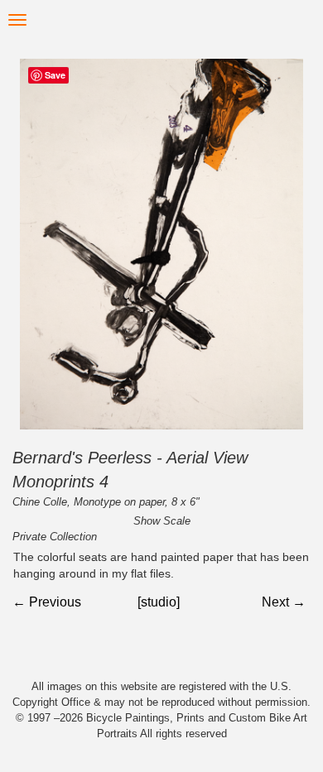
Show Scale (161, 521)
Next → (284, 602)
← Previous (46, 602)
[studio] (158, 602)
